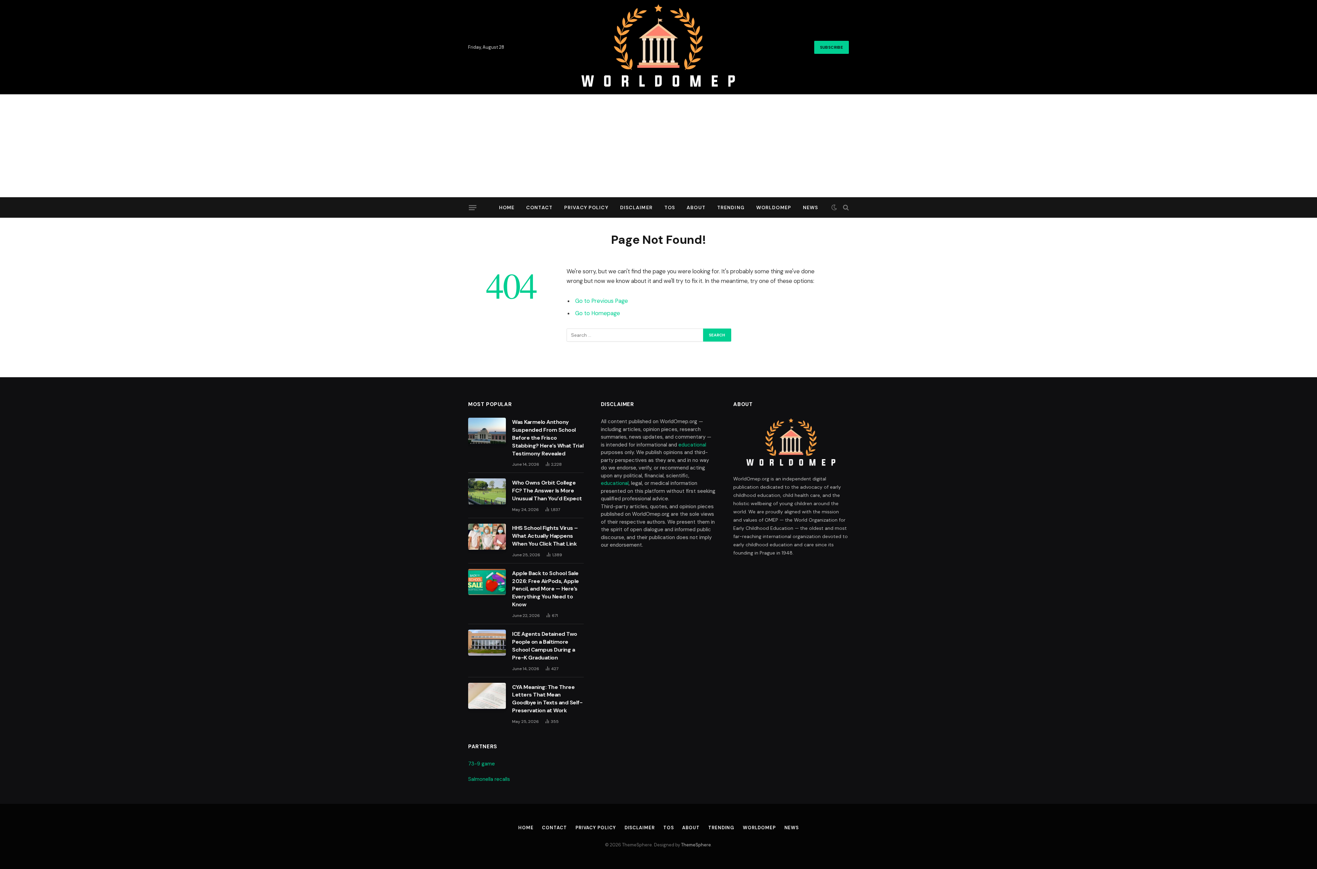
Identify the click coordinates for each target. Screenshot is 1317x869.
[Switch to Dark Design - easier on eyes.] (834, 207)
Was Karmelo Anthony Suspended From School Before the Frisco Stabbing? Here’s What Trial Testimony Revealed (547, 437)
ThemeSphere (696, 845)
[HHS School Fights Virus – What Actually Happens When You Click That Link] (487, 537)
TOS (669, 207)
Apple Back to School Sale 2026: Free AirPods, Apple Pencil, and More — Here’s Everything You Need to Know (545, 589)
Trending (731, 207)
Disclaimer (636, 207)
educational (692, 444)
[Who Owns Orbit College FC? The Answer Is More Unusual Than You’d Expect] (487, 491)
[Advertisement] (658, 146)
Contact (539, 207)
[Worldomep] (659, 47)
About (696, 207)
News (810, 207)
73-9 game (481, 763)
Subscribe (831, 47)
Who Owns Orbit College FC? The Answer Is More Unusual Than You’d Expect (547, 490)
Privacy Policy (586, 207)
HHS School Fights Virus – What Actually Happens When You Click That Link (545, 535)
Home (506, 207)
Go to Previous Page (601, 301)
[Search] (845, 207)
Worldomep (773, 207)
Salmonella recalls (489, 779)
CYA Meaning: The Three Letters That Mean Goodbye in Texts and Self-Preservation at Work (547, 698)
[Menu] (472, 207)
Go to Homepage (597, 313)
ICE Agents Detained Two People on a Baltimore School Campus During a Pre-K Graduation (544, 645)
